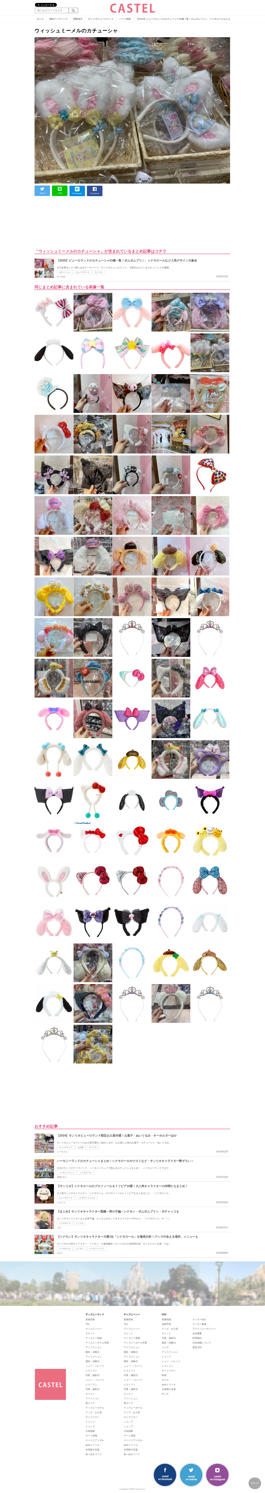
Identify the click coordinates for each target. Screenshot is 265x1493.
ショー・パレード (95, 1366)
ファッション (93, 1398)
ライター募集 (199, 1324)
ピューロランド (82, 272)
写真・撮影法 (93, 1375)
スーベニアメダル (95, 1440)
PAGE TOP (255, 1483)
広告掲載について (201, 1342)
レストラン (91, 1370)
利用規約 (197, 1338)
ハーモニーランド (66, 1173)
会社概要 (197, 1333)
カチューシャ (65, 272)
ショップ (90, 1421)
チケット (90, 1333)
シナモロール (85, 1173)
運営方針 (197, 1347)
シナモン (80, 1248)
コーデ (165, 1347)
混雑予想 (166, 1324)
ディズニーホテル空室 (97, 1342)
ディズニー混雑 (94, 1338)
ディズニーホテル (95, 1407)
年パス (165, 1393)
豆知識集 (90, 1431)
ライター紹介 (199, 1319)
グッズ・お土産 (94, 1412)
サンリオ (98, 272)
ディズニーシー (94, 1328)
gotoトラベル (93, 1445)
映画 (164, 1375)
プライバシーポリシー (204, 1328)
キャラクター (93, 1417)
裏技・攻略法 (93, 1352)
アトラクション (94, 1347)
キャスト (90, 1393)
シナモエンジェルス (86, 1198)
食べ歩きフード (94, 1454)
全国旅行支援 (93, 1449)
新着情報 (90, 1319)
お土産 (81, 1147)
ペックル (80, 1223)
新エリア (90, 1403)
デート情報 (91, 1435)
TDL (88, 1324)
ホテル (165, 1380)
